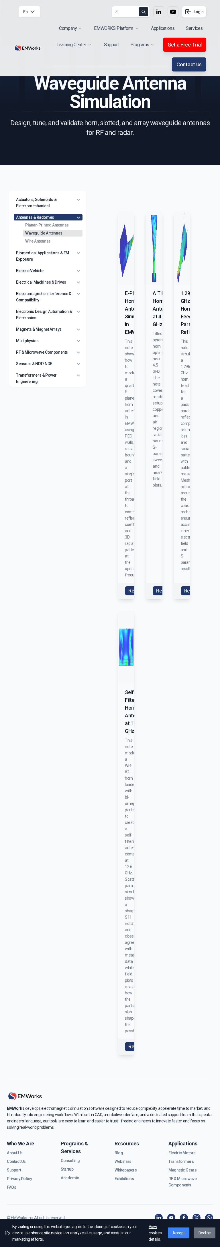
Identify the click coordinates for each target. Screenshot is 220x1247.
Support (111, 44)
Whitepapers (126, 1170)
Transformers (181, 1161)
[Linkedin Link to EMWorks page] (158, 11)
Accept (178, 1233)
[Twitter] (196, 1218)
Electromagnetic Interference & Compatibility (43, 296)
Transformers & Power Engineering (36, 378)
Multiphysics (27, 340)
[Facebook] (184, 1218)
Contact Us (189, 64)
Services (194, 28)
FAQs (11, 1187)
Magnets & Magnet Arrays (39, 329)
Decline (205, 1233)
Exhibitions (124, 1178)
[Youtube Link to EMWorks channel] (173, 11)
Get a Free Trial (185, 45)
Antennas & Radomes (35, 217)
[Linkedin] (159, 1218)
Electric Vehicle (30, 270)
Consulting (70, 1160)
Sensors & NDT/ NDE (34, 363)
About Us (15, 1153)
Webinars (123, 1161)
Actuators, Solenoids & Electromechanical (36, 202)
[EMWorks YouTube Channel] (171, 1218)
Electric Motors (182, 1153)
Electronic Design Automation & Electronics (44, 314)
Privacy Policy (19, 1178)
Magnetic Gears (182, 1170)
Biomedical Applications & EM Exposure (42, 256)
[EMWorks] (28, 48)
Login (199, 11)
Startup (67, 1169)
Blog (119, 1153)
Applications (162, 28)
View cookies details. (155, 1233)
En (25, 11)
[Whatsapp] (209, 1218)
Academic (70, 1178)
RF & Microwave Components (42, 352)
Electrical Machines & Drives (41, 282)
